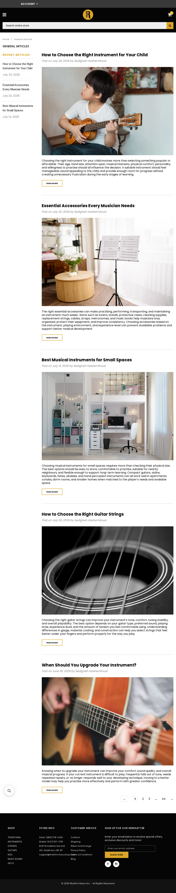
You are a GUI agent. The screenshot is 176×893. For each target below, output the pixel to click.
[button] (9, 791)
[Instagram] (116, 864)
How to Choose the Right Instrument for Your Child (95, 55)
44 (164, 799)
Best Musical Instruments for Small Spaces (87, 360)
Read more (52, 183)
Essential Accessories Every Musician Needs (88, 206)
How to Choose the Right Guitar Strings (83, 514)
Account (28, 4)
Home (6, 39)
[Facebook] (108, 864)
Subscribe (116, 854)
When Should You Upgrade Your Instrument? (89, 665)
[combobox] (88, 25)
